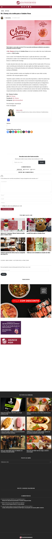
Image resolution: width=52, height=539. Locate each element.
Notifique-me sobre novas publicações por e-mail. (12, 205)
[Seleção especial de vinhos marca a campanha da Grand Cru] (13, 244)
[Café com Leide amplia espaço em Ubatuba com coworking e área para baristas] (13, 442)
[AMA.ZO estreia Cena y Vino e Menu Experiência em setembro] (39, 404)
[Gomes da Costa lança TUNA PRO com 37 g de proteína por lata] (13, 404)
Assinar (42, 162)
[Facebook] (8, 132)
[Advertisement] (28, 142)
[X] (10, 132)
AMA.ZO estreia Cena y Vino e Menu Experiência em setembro (13, 502)
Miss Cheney (9, 260)
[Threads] (23, 132)
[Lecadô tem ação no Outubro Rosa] (39, 225)
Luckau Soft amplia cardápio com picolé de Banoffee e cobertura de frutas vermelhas (13, 432)
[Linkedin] (13, 132)
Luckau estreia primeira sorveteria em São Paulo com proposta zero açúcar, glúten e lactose (23, 507)
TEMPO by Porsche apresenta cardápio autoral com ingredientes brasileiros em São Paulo (38, 432)
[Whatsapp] (18, 132)
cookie (3, 260)
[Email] (21, 132)
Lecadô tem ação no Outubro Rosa (36, 233)
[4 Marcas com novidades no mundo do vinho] (39, 244)
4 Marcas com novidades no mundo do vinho (38, 252)
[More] (31, 132)
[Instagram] (8, 120)
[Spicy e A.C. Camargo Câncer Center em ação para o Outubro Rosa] (13, 225)
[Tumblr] (29, 132)
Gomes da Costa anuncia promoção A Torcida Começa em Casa (16, 500)
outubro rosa (18, 260)
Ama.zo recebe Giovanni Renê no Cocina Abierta (13, 504)
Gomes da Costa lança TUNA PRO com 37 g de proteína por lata (13, 499)
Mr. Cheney (16, 98)
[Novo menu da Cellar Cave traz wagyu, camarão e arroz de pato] (39, 442)
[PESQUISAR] (50, 7)
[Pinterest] (16, 132)
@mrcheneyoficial (18, 100)
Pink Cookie (26, 260)
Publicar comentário (7, 209)
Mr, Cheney (12, 96)
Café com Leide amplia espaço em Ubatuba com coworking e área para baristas (12, 451)
